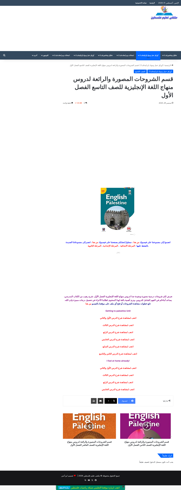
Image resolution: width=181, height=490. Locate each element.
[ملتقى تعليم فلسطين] (165, 13)
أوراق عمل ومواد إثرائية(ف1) (149, 55)
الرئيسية (152, 3)
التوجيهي (45, 55)
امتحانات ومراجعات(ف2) (62, 55)
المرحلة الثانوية (94, 245)
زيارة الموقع (64, 488)
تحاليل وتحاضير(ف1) (170, 55)
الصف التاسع (140, 71)
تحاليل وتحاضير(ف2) (106, 55)
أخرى (35, 55)
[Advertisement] (60, 28)
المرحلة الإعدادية (110, 245)
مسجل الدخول (155, 462)
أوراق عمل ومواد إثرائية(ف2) (84, 55)
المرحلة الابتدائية (127, 245)
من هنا (136, 242)
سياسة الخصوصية (141, 3)
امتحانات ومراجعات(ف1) (126, 55)
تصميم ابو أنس (67, 476)
